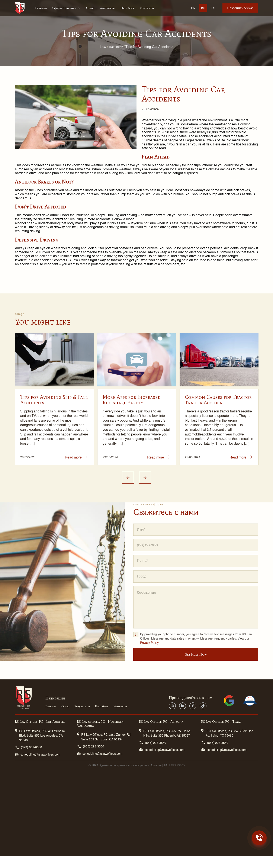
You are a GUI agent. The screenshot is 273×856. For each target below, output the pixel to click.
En (193, 8)
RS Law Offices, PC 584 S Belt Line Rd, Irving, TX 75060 (229, 733)
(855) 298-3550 (93, 746)
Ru (203, 8)
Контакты (147, 8)
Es (213, 8)
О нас (90, 8)
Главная (41, 8)
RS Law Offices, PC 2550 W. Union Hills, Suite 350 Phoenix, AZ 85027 (166, 733)
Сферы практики (64, 8)
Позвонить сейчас (240, 8)
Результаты (107, 8)
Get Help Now (196, 654)
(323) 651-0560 (31, 747)
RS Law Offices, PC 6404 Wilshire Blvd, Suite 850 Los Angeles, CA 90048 (42, 735)
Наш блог (128, 8)
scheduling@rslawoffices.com (40, 754)
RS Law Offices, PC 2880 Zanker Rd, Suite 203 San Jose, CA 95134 (106, 736)
